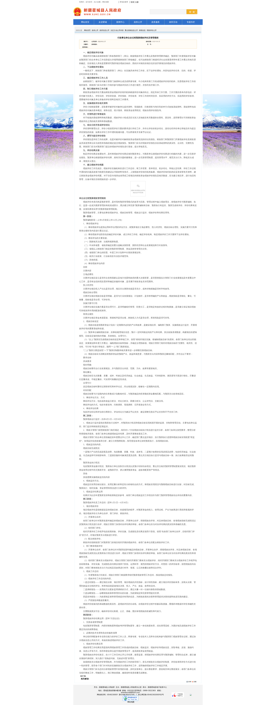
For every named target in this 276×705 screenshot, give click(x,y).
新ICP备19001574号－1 (128, 694)
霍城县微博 (124, 2)
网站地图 (130, 702)
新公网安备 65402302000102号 (151, 694)
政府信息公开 (104, 30)
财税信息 (142, 30)
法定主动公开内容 (117, 30)
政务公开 (95, 30)
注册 (137, 2)
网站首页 (87, 30)
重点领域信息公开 (131, 30)
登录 (132, 2)
